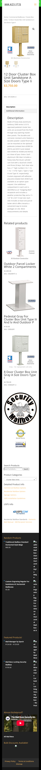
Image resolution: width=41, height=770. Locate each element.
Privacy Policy (10, 761)
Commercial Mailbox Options (15, 488)
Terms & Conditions (26, 761)
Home (6, 17)
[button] (33, 29)
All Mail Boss (9, 736)
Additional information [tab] (15, 111)
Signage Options (10, 495)
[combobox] (20, 478)
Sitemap (19, 764)
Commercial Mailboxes (17, 17)
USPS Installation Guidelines (14, 498)
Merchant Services (20, 438)
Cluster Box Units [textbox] (20, 480)
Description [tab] (10, 107)
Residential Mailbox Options (14, 491)
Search (26, 469)
